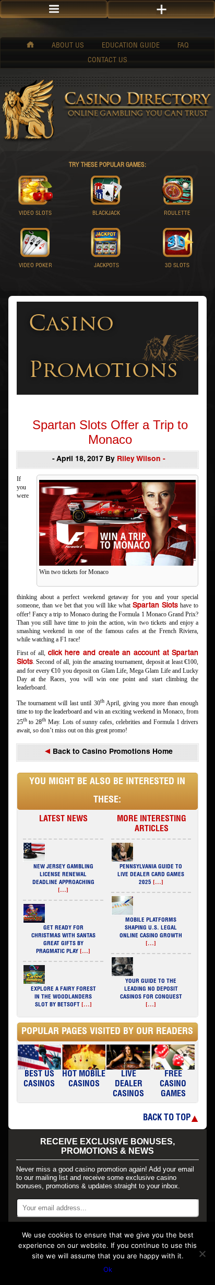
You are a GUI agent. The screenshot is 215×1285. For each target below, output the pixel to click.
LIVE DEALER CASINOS (128, 1085)
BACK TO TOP (166, 1118)
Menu (54, 9)
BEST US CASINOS (39, 1080)
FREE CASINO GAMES (173, 1085)
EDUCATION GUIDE (131, 46)
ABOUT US (68, 46)
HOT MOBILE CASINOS (83, 1080)
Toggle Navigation (161, 10)
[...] (63, 890)
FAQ (183, 46)
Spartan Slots (155, 606)
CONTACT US (107, 60)
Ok (107, 1269)
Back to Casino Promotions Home (112, 752)
